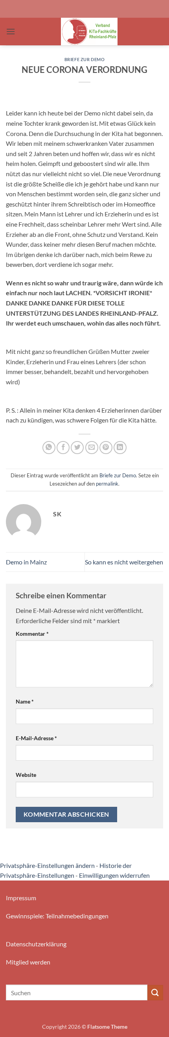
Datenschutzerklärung (36, 944)
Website (26, 774)
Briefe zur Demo (84, 59)
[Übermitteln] (155, 992)
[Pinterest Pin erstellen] (105, 447)
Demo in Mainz (26, 562)
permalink (107, 483)
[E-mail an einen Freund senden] (91, 447)
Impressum (21, 897)
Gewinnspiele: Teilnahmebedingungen (57, 916)
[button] (10, 31)
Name (25, 701)
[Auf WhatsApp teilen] (48, 447)
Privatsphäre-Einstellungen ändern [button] (47, 865)
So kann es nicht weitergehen (124, 562)
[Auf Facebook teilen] (63, 447)
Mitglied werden (28, 962)
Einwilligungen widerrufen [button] (114, 875)
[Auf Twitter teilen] (77, 447)
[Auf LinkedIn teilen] (120, 447)
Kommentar (32, 633)
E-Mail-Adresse (36, 738)
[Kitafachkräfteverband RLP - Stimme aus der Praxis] (89, 31)
